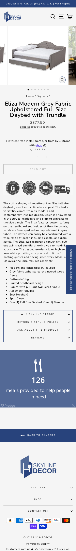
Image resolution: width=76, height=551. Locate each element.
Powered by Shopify (37, 543)
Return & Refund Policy (37, 322)
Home (30, 96)
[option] (38, 3)
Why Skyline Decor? (38, 314)
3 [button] (35, 90)
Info (38, 499)
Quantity (38, 149)
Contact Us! (38, 511)
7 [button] (48, 90)
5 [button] (42, 90)
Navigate (38, 487)
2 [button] (32, 90)
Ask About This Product (37, 330)
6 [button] (45, 90)
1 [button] (29, 90)
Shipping (25, 126)
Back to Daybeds (41, 435)
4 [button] (39, 90)
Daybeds (42, 96)
